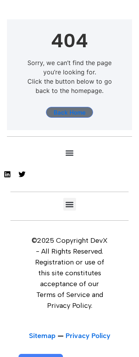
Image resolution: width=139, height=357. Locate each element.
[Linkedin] (7, 174)
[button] (69, 152)
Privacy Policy (88, 335)
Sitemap (42, 335)
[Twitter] (22, 174)
